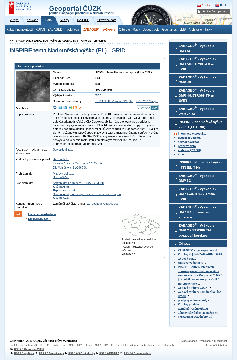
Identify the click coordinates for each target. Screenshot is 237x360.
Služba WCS (61, 198)
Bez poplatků (61, 159)
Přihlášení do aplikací (213, 11)
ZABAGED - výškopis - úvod (197, 250)
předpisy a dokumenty (193, 300)
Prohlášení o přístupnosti (213, 340)
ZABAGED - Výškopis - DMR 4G (197, 79)
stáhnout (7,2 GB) (189, 150)
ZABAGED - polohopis (64, 29)
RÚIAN (40, 29)
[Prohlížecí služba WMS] (60, 108)
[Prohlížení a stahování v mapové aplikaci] (55, 108)
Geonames (169, 29)
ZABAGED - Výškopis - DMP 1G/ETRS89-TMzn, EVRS (197, 193)
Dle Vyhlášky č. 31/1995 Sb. (70, 167)
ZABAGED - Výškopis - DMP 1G (197, 177)
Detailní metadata (42, 214)
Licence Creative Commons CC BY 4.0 (77, 163)
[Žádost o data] (79, 108)
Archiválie (195, 29)
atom (181, 154)
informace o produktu (192, 133)
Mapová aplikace (64, 173)
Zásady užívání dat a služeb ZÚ (198, 312)
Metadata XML (39, 219)
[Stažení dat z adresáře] (70, 108)
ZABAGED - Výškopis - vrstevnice (197, 111)
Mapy (136, 29)
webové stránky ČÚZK (193, 287)
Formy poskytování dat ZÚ (195, 317)
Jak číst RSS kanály (162, 345)
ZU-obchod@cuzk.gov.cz (102, 203)
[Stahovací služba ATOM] (75, 108)
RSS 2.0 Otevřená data (137, 353)
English (225, 5)
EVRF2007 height (147, 101)
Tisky (208, 29)
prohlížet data (187, 146)
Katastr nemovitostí (19, 29)
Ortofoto (124, 29)
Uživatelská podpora (126, 345)
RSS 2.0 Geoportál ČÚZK (29, 349)
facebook (144, 345)
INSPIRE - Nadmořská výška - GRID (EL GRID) (200, 124)
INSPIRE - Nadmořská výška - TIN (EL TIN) (200, 164)
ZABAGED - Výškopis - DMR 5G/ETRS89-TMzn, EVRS (197, 63)
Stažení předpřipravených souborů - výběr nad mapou (87, 194)
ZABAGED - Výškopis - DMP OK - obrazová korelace (197, 211)
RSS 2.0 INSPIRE (109, 353)
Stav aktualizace (63, 149)
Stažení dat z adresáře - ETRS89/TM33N (78, 183)
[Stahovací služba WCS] (65, 108)
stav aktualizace (189, 142)
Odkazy (184, 243)
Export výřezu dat (64, 190)
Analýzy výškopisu (191, 263)
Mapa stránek (189, 340)
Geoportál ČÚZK (81, 10)
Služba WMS (61, 177)
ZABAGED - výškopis (99, 29)
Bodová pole (151, 29)
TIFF (98, 95)
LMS (183, 29)
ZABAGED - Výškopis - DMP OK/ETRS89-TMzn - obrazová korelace (198, 229)
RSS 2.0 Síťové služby (81, 353)
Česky (206, 5)
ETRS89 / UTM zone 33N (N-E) (114, 101)
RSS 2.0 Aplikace (24, 353)
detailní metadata (189, 137)
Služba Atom (61, 186)
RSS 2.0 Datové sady (51, 353)
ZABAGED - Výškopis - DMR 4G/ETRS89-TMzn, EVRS (197, 95)
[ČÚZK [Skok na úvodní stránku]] (20, 8)
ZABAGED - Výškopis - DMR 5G (197, 48)
